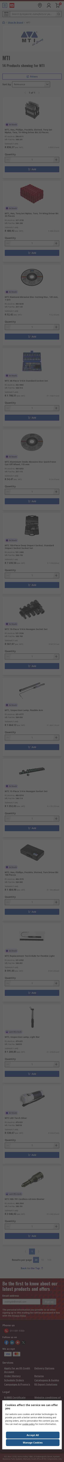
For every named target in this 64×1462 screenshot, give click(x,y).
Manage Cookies (33, 1442)
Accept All (33, 1435)
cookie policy (28, 1424)
